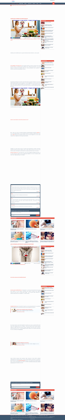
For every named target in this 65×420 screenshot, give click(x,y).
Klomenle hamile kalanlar (48, 67)
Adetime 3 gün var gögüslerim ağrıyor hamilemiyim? (24, 309)
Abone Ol (35, 37)
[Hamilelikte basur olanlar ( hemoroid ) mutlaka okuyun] (17, 223)
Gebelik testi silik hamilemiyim (29, 417)
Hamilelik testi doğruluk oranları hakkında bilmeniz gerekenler (49, 31)
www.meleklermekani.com (13, 419)
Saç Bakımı (30, 415)
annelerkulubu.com (20, 419)
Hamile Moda (21, 3)
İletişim (44, 415)
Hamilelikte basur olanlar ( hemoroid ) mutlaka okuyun (48, 25)
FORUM (17, 3)
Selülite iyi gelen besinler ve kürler (49, 290)
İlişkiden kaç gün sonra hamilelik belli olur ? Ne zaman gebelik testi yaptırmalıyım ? (49, 40)
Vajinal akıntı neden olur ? (48, 304)
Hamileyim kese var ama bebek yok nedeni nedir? (49, 47)
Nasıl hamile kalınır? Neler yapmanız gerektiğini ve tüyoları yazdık (49, 37)
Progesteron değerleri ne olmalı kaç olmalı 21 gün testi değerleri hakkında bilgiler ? (31, 242)
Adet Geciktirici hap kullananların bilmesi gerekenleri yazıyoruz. (17, 241)
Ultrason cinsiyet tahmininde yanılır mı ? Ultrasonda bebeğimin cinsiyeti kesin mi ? (47, 242)
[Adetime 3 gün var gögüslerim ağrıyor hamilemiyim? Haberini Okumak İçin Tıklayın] (13, 311)
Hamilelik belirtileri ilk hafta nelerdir (15, 417)
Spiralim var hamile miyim (44, 417)
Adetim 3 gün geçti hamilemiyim (37, 417)
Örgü (40, 3)
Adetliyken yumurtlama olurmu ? (16, 5)
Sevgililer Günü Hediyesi (48, 247)
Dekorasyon (29, 3)
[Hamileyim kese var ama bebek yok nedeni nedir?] (47, 223)
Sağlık (37, 3)
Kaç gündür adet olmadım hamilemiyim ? (48, 82)
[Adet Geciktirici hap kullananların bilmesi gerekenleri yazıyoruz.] (17, 235)
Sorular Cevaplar (17, 37)
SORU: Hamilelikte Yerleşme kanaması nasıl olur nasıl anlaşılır (49, 62)
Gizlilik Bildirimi (41, 415)
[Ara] (53, 3)
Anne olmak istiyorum (48, 73)
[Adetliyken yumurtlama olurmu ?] (32, 223)
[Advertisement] (32, 11)
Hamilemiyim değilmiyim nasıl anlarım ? (23, 342)
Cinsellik (34, 3)
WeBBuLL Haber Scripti (52, 416)
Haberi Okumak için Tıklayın (20, 311)
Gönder (38, 215)
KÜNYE (47, 415)
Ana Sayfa (13, 3)
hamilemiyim (21, 329)
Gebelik (25, 3)
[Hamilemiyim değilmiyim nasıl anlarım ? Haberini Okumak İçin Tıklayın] (13, 344)
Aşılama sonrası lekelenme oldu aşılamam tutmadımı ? (49, 45)
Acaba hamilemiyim (22, 417)
